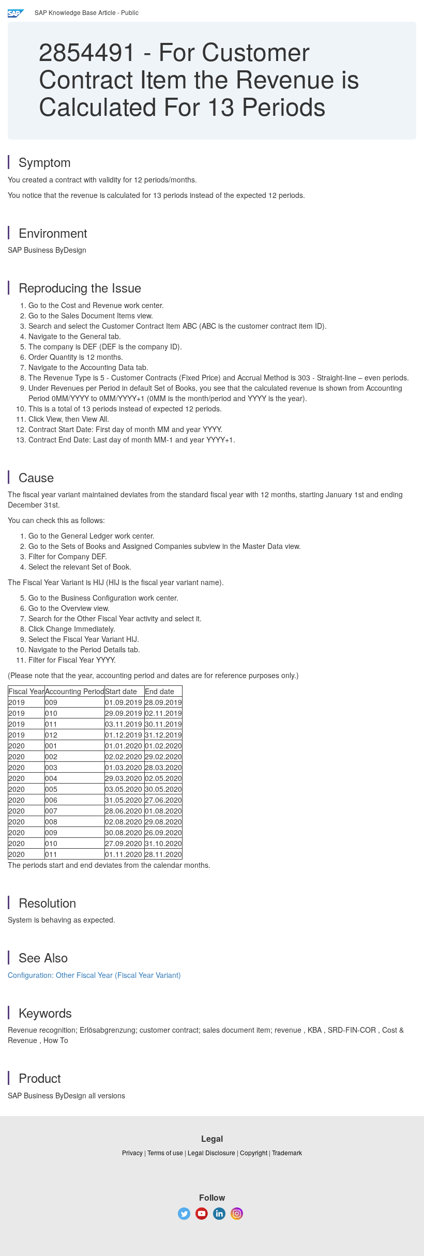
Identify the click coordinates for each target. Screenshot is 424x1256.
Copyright (253, 1152)
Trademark (287, 1152)
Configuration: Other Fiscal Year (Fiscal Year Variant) (94, 975)
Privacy (132, 1152)
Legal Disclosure (211, 1152)
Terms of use (165, 1152)
